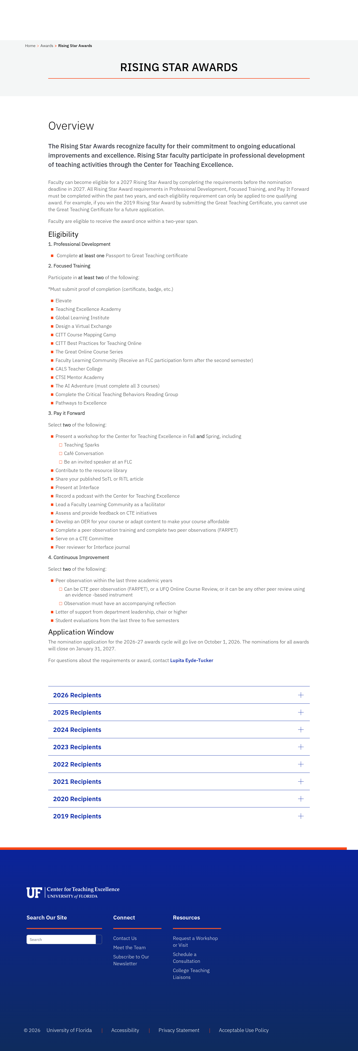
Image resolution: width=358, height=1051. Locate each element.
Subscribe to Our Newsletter (131, 960)
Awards (46, 45)
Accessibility (125, 1030)
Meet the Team (129, 947)
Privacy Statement (179, 1030)
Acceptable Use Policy (244, 1030)
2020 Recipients (77, 799)
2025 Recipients (77, 712)
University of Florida (69, 1030)
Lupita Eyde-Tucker (191, 660)
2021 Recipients (77, 781)
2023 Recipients (77, 747)
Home (30, 45)
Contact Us (125, 938)
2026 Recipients (77, 695)
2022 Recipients (77, 764)
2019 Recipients (77, 816)
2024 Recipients (77, 729)
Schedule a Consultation (186, 957)
